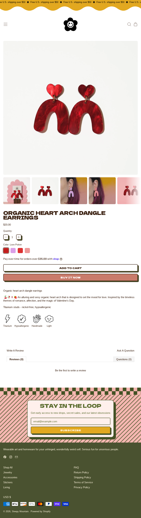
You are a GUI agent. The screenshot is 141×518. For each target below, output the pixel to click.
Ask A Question (125, 350)
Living (6, 487)
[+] (18, 237)
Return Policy (81, 472)
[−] (5, 237)
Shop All (7, 467)
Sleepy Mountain (20, 511)
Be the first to (70, 370)
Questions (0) (124, 359)
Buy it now (70, 277)
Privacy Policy (82, 487)
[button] (129, 24)
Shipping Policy (82, 477)
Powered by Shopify (41, 511)
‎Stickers (8, 482)
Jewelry (7, 472)
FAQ (76, 467)
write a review (78, 370)
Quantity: (7, 231)
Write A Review (15, 350)
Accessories (10, 477)
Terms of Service (83, 482)
